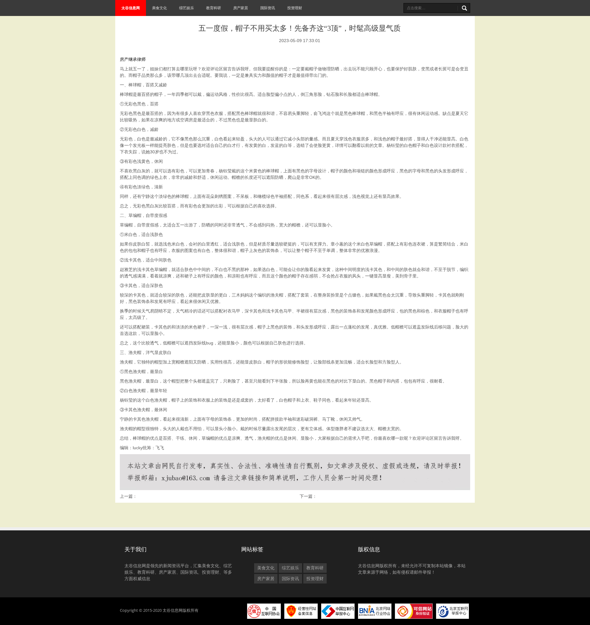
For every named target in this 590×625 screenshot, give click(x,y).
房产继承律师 (133, 59)
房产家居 (240, 7)
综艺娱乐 (186, 7)
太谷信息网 (130, 7)
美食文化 (159, 7)
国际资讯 (267, 7)
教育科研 (213, 7)
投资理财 (294, 7)
